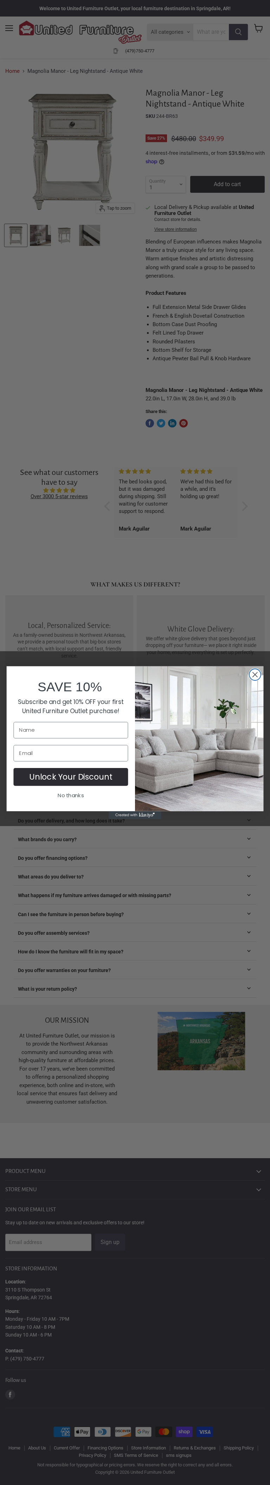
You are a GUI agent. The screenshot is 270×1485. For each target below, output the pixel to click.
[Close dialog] (255, 674)
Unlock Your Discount (70, 776)
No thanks (71, 795)
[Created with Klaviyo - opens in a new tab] (135, 815)
